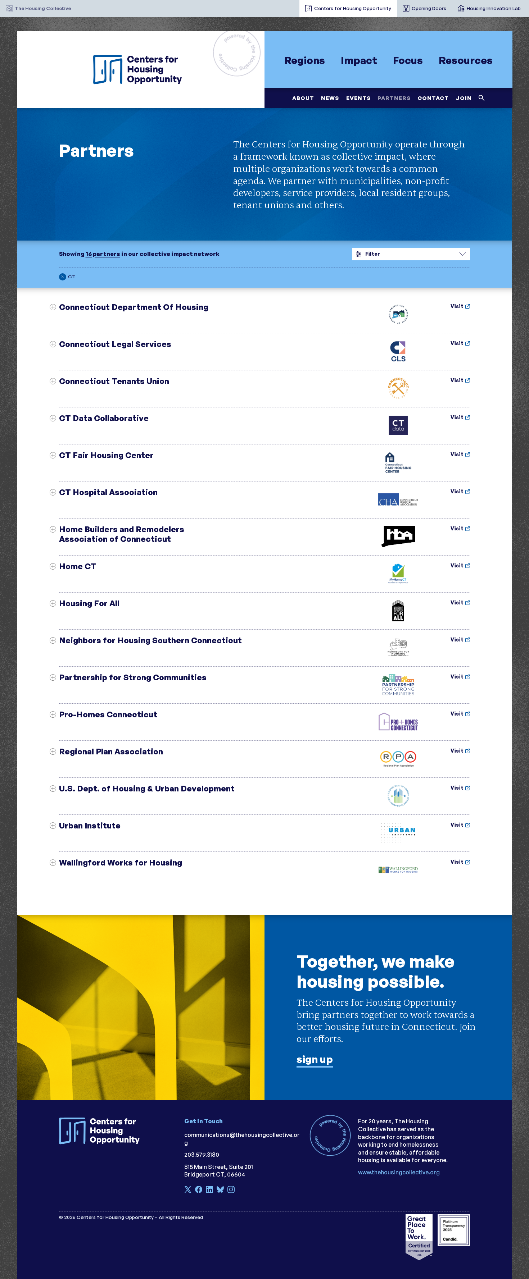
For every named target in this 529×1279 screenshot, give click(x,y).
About (303, 98)
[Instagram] (231, 1190)
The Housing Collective (43, 8)
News (330, 98)
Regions (304, 60)
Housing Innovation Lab (494, 8)
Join (464, 98)
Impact (359, 60)
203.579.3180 (201, 1154)
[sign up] (264, 1008)
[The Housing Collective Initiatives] (293, 5)
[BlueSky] (220, 1190)
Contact (432, 98)
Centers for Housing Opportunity (352, 8)
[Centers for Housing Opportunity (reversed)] (102, 1131)
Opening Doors (429, 8)
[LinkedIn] (209, 1190)
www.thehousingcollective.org (399, 1172)
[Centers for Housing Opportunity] (141, 69)
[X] (187, 1190)
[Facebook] (198, 1190)
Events (358, 98)
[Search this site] (482, 98)
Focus (408, 60)
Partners (393, 98)
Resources (466, 60)
